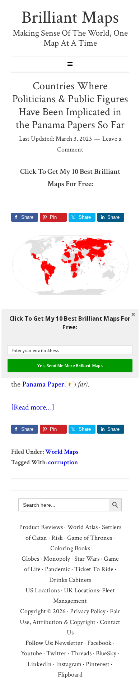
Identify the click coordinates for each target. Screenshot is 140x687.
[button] (70, 322)
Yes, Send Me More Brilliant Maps (70, 366)
